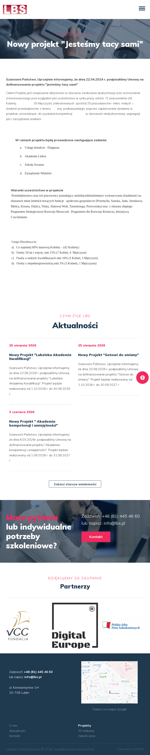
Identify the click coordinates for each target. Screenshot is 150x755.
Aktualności (17, 731)
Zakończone (86, 736)
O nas (13, 725)
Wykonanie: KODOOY (130, 749)
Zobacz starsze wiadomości (75, 484)
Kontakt (96, 536)
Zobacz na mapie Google (109, 709)
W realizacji (86, 731)
